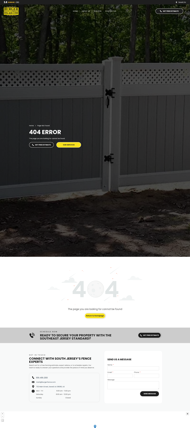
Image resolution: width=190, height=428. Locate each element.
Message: (111, 380)
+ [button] (2, 413)
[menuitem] (75, 11)
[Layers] (187, 413)
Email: (109, 372)
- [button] (2, 416)
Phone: (136, 372)
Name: (109, 365)
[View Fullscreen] (2, 420)
